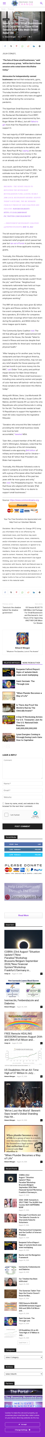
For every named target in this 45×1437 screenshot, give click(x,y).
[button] (41, 3)
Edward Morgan (10, 37)
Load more (22, 1342)
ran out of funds (17, 243)
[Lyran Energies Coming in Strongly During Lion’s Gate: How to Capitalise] (8, 737)
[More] (39, 46)
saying (26, 150)
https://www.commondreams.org (24, 500)
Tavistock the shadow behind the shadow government (11, 610)
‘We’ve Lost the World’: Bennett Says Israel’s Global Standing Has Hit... (22, 1113)
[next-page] (8, 746)
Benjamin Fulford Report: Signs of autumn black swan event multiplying (28, 672)
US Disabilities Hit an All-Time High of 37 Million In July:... (21, 1071)
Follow (38, 849)
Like (39, 844)
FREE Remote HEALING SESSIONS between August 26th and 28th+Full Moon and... (23, 1036)
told (32, 330)
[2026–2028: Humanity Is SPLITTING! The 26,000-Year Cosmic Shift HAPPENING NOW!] (10, 1203)
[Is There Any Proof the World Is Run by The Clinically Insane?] (8, 708)
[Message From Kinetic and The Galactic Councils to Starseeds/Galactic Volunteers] (10, 1218)
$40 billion (30, 450)
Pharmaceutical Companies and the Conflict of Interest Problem (30, 1232)
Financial (11, 9)
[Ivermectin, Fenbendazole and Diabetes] (23, 988)
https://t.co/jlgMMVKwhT (15, 212)
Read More (23, 915)
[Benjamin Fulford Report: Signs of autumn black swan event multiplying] (8, 672)
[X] (10, 46)
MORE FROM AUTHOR (31, 663)
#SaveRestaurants (21, 209)
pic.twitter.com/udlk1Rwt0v (17, 216)
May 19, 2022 (28, 227)
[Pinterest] (16, 46)
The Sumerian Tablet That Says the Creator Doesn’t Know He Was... (29, 1293)
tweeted (19, 434)
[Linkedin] (33, 46)
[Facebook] (5, 46)
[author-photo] (22, 644)
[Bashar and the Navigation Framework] (10, 1258)
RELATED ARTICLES (12, 663)
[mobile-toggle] (4, 3)
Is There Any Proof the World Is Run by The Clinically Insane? (27, 708)
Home (3, 9)
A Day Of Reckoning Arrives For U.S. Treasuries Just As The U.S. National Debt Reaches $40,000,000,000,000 (29, 723)
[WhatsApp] (22, 46)
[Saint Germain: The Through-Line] (8, 684)
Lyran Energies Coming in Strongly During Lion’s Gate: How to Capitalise (29, 737)
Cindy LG (7, 974)
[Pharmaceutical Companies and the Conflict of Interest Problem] (10, 1233)
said (10, 369)
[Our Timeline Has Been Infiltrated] (10, 1282)
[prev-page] (4, 746)
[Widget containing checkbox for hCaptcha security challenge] (21, 814)
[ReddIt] (28, 46)
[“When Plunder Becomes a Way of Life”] (8, 696)
